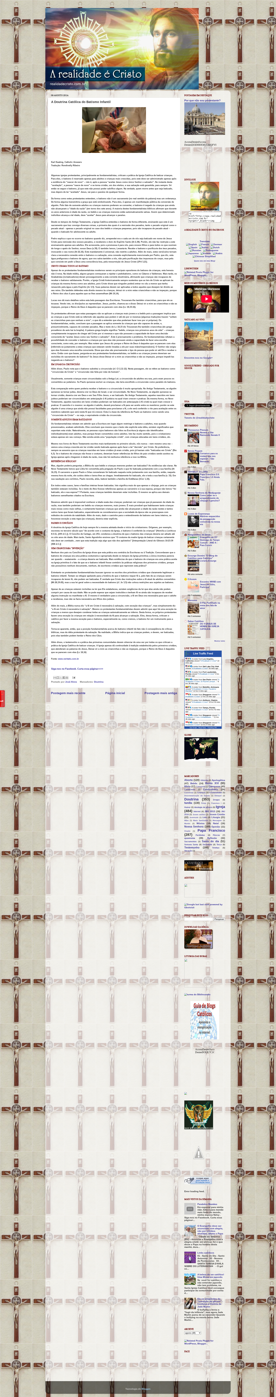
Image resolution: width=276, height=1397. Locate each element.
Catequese (214, 786)
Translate (205, 241)
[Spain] (194, 247)
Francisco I (216, 803)
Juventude (193, 817)
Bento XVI (212, 783)
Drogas (216, 800)
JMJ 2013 (210, 811)
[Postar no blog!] (57, 677)
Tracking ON (212, 727)
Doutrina (98, 682)
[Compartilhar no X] (60, 677)
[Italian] (204, 247)
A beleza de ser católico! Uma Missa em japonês (210, 1275)
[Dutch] (216, 247)
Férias (203, 803)
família (188, 802)
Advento (204, 780)
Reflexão (212, 838)
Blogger (146, 1389)
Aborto (188, 780)
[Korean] (206, 253)
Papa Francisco (211, 830)
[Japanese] (193, 253)
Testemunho (191, 847)
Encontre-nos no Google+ (198, 358)
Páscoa (216, 835)
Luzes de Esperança (199, 514)
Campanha (200, 787)
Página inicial (115, 693)
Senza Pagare (195, 451)
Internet (197, 811)
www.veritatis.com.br (68, 659)
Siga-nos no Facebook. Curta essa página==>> (77, 669)
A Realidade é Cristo (208, 661)
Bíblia (187, 786)
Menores (192, 600)
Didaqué (218, 796)
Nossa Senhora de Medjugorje (204, 493)
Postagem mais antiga (161, 693)
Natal (216, 823)
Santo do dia (210, 841)
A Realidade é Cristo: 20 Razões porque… (202, 680)
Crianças (201, 793)
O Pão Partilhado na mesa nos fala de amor (210, 605)
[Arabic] (218, 253)
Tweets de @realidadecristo (199, 418)
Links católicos (205, 1253)
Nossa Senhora (193, 826)
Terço (219, 844)
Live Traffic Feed (203, 653)
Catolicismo (189, 789)
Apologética (218, 780)
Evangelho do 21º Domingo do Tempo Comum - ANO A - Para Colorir (210, 541)
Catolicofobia (210, 789)
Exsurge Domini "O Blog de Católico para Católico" (203, 556)
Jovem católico (199, 814)
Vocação (188, 851)
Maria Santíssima (200, 820)
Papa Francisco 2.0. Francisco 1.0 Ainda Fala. (210, 477)
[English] (192, 244)
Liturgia (215, 817)
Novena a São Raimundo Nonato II (210, 433)
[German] (217, 244)
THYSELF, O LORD (198, 472)
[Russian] (196, 250)
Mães (186, 820)
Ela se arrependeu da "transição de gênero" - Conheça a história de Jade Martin (210, 1303)
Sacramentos (190, 841)
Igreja (220, 807)
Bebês (193, 783)
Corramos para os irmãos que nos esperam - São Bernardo (209, 457)
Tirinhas (215, 848)
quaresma (189, 838)
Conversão (188, 793)
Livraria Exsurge (208, 561)
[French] (204, 244)
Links (204, 817)
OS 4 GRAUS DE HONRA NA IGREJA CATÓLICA (209, 626)
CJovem (192, 579)
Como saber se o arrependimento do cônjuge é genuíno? (210, 498)
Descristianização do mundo (197, 796)
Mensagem (217, 820)
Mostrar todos (219, 641)
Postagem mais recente (68, 693)
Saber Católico (196, 621)
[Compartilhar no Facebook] (63, 677)
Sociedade (207, 844)
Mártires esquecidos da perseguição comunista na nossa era (210, 520)
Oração (187, 831)
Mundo (187, 823)
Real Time (202, 727)
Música (200, 823)
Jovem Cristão (217, 814)
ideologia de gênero (203, 807)
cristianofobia (215, 793)
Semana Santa (191, 844)
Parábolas (200, 835)
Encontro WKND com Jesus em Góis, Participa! (210, 584)
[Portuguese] (211, 250)
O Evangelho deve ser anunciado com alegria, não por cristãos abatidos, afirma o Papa (210, 1230)
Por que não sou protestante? (202, 100)
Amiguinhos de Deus (199, 535)
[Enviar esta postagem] (73, 677)
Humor (187, 807)
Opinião (215, 827)
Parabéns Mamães (207, 1204)
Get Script (193, 727)
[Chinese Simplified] (205, 256)
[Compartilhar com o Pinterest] (67, 677)
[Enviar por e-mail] (54, 677)
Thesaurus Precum (198, 430)
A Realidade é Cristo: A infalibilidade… (202, 716)
